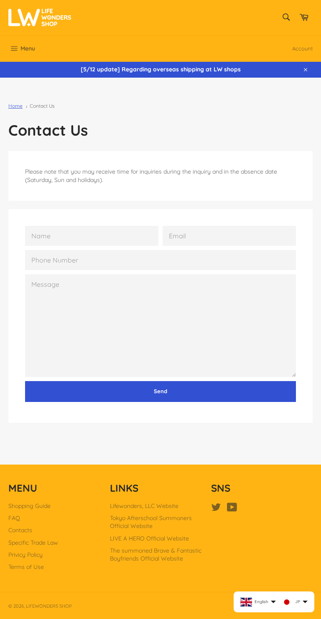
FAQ (14, 518)
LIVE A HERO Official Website (149, 538)
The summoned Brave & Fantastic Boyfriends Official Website (155, 554)
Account (302, 48)
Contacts (20, 530)
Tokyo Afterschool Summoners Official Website (151, 522)
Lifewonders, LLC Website (144, 506)
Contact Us (42, 106)
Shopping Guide (29, 506)
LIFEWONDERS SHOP (48, 606)
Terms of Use (26, 567)
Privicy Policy (25, 554)
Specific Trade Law (33, 542)
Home (15, 106)
